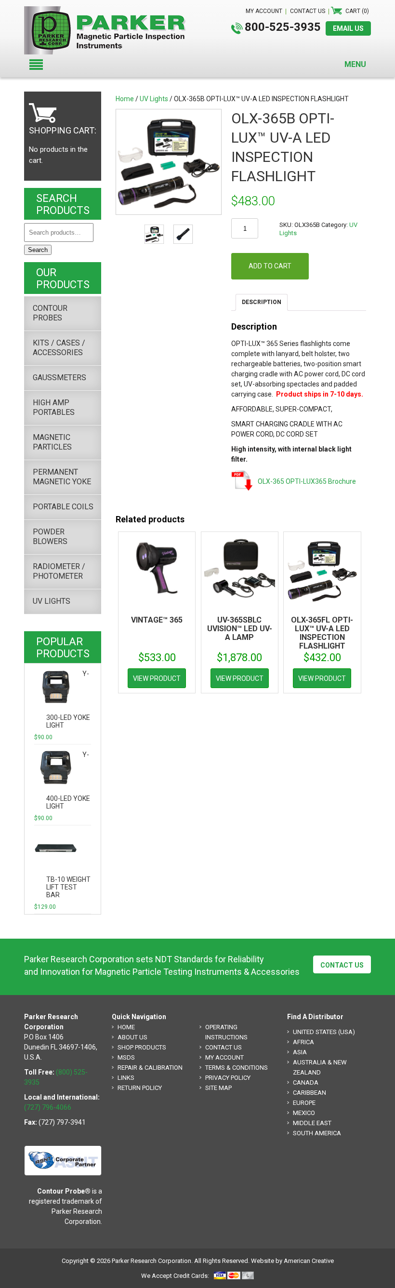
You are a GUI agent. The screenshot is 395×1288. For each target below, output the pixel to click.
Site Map (218, 1087)
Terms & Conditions (236, 1067)
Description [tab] (261, 302)
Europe (304, 1102)
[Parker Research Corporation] (109, 11)
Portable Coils (63, 506)
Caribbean (309, 1092)
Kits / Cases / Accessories (59, 347)
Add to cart (270, 266)
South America (317, 1133)
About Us (132, 1037)
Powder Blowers (50, 536)
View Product (157, 678)
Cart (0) (357, 11)
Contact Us (342, 965)
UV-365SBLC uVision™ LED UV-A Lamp (239, 628)
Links (126, 1077)
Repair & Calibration (150, 1067)
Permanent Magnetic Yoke (62, 476)
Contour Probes (50, 313)
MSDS (126, 1057)
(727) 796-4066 (47, 1107)
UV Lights (154, 99)
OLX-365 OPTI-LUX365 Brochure (307, 481)
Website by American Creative (292, 1260)
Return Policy (140, 1087)
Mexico (304, 1112)
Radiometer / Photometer (59, 571)
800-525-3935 (283, 27)
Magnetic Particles (52, 442)
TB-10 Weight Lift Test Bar (68, 887)
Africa (303, 1042)
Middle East (312, 1123)
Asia (300, 1052)
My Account (224, 1057)
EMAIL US (348, 28)
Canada (305, 1082)
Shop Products (142, 1047)
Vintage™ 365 (157, 619)
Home (125, 99)
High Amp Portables (54, 407)
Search (38, 249)
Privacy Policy (227, 1077)
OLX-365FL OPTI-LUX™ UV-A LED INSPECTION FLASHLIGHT (322, 633)
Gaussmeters (59, 377)
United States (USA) (324, 1032)
